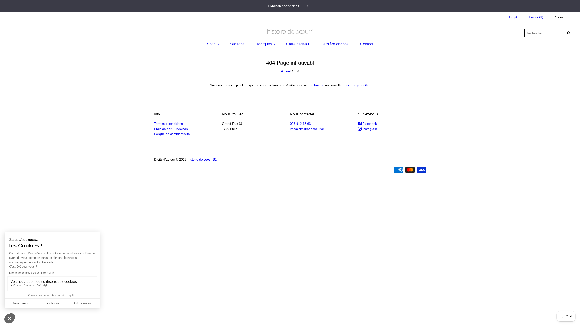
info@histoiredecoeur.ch (307, 129)
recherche (317, 85)
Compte (513, 17)
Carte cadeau (297, 44)
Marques (264, 44)
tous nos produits (356, 85)
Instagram (369, 129)
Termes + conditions (168, 123)
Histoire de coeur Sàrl (202, 159)
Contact (366, 44)
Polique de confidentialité (172, 134)
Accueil (286, 71)
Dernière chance (334, 44)
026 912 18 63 (300, 123)
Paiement (560, 17)
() (536, 17)
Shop (211, 44)
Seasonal (237, 44)
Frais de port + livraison (171, 129)
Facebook (369, 123)
